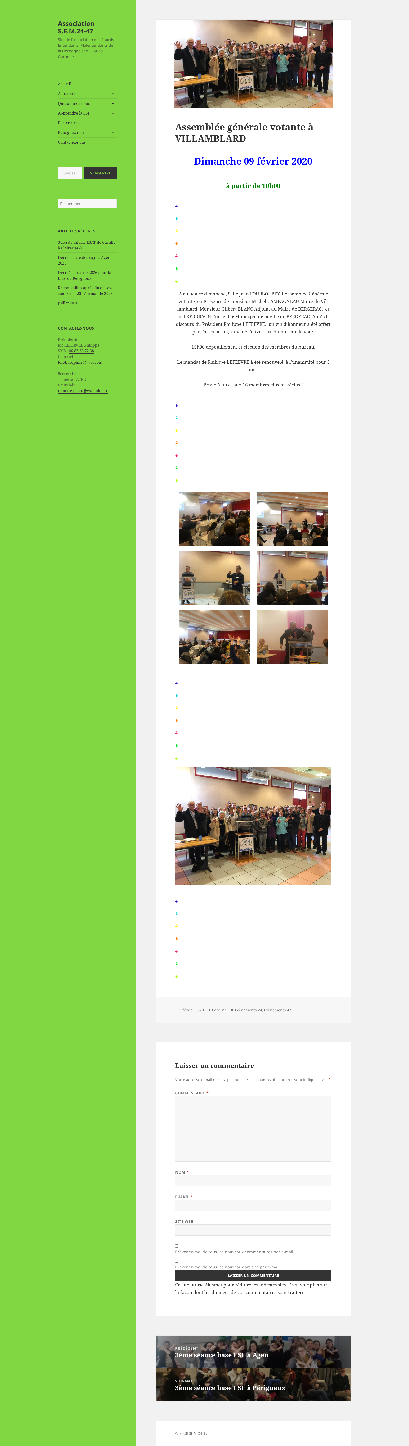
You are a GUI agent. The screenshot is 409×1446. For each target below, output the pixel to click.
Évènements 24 (248, 1010)
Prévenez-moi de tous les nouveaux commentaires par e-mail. (234, 1251)
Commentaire (192, 1093)
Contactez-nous (71, 142)
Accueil (64, 84)
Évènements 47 (277, 1010)
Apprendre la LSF (74, 113)
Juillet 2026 (68, 303)
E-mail (183, 1196)
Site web (184, 1221)
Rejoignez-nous (71, 132)
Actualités (67, 93)
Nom (182, 1172)
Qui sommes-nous (74, 103)
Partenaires (68, 122)
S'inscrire (100, 173)
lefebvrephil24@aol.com (80, 362)
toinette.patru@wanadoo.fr (83, 390)
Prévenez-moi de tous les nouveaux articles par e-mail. (228, 1267)
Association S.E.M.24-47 (76, 27)
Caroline (219, 1010)
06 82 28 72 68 (81, 350)
